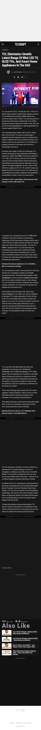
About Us (12, 723)
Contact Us (19, 723)
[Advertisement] (20, 20)
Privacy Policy (27, 723)
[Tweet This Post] (18, 77)
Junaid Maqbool (17, 72)
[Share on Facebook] (14, 77)
